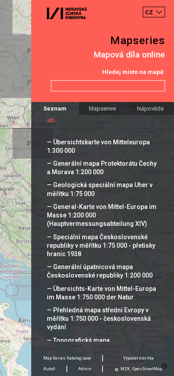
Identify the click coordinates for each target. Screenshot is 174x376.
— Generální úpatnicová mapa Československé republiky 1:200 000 (100, 271)
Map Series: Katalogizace (67, 358)
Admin (84, 369)
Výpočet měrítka (138, 358)
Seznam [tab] (54, 108)
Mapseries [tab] (102, 108)
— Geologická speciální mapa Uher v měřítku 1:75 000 (100, 189)
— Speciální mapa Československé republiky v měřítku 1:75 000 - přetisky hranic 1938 (101, 245)
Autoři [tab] (49, 369)
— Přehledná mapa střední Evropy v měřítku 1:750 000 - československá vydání (99, 319)
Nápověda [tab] (150, 108)
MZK (125, 369)
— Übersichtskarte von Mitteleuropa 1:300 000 (98, 146)
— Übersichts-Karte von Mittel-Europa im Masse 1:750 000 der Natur (101, 293)
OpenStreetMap (147, 369)
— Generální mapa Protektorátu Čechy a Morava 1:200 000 (102, 168)
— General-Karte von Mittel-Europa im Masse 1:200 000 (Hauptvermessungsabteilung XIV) (102, 215)
